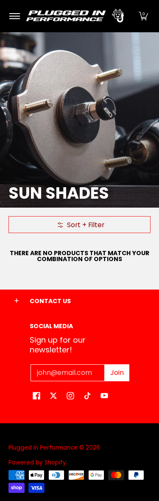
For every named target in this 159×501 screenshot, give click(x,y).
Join (117, 372)
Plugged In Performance (43, 448)
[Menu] (14, 16)
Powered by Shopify (37, 463)
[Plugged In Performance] (78, 16)
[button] (143, 16)
